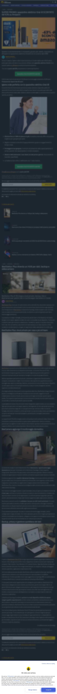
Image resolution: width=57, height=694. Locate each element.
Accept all (48, 689)
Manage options (32, 689)
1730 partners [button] (10, 676)
